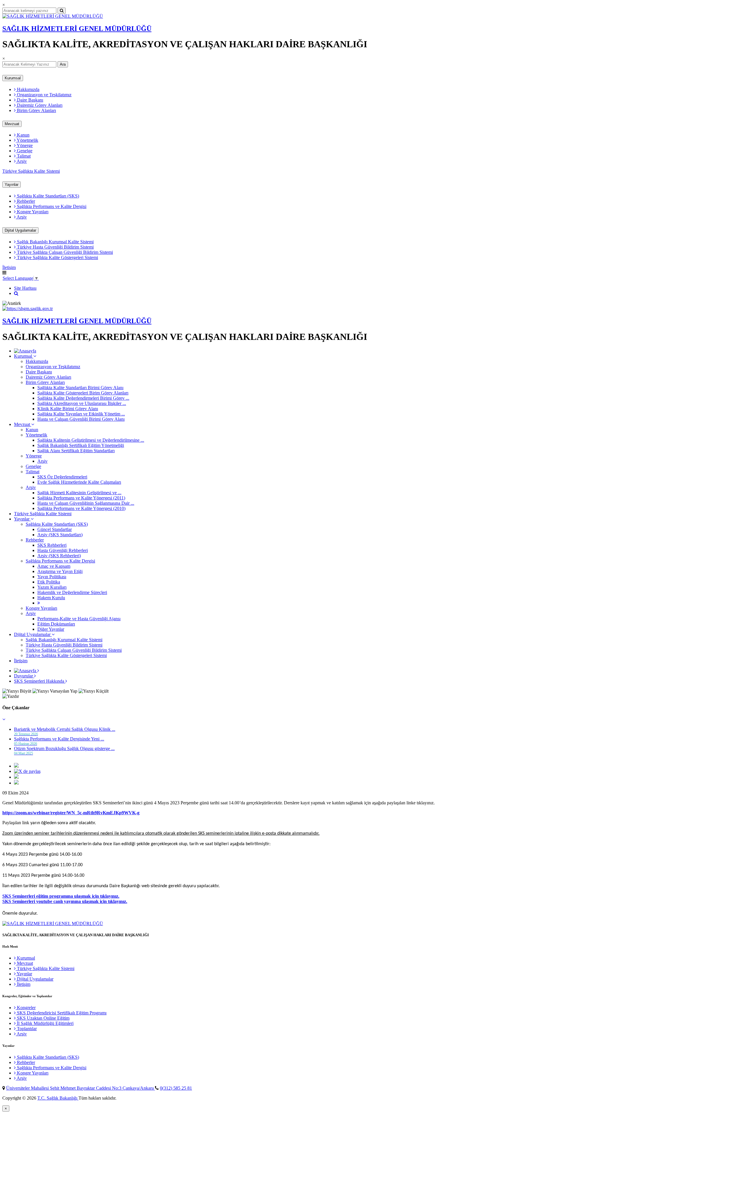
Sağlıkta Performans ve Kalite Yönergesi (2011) (81, 497)
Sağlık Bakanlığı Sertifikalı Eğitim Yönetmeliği (80, 445)
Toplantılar (26, 1028)
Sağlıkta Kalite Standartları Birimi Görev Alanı (80, 387)
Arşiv (21, 161)
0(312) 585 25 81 (176, 1088)
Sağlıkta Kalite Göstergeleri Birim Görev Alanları (82, 392)
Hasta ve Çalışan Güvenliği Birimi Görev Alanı (81, 419)
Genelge (24, 150)
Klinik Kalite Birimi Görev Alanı (67, 408)
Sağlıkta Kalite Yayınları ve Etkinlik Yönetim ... (81, 413)
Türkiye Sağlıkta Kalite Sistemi (31, 171)
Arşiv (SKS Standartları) (60, 534)
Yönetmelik (27, 140)
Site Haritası (25, 288)
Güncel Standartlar (54, 529)
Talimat (23, 155)
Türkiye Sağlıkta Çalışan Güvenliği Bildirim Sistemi (64, 252)
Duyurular (24, 675)
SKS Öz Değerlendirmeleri (62, 476)
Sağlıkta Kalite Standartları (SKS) (47, 195)
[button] (3, 719)
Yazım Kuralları (52, 587)
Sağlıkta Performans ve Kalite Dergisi (51, 206)
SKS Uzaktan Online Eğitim (42, 1018)
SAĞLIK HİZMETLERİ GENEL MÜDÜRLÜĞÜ (76, 28)
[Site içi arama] (16, 293)
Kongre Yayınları (32, 211)
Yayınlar (11, 184)
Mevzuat (12, 124)
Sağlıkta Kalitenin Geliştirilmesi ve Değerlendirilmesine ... (90, 440)
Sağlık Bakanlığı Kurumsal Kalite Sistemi (55, 241)
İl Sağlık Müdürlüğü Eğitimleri (45, 1023)
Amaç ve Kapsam (53, 566)
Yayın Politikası (51, 576)
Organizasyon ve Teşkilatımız (43, 94)
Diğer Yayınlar (50, 629)
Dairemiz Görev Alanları (39, 105)
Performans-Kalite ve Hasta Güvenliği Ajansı (79, 618)
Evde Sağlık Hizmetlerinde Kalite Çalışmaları (79, 482)
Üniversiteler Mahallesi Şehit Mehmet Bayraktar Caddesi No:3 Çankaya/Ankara (80, 1088)
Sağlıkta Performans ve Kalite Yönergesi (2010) (81, 508)
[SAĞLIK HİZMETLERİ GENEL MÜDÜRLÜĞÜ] (52, 16)
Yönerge (24, 145)
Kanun (22, 134)
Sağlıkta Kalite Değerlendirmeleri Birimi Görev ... (83, 398)
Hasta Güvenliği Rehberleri (62, 550)
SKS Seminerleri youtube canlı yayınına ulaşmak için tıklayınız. (64, 901)
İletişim (9, 267)
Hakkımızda (27, 89)
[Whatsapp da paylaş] (16, 782)
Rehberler (25, 201)
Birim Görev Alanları (36, 110)
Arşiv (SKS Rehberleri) (59, 555)
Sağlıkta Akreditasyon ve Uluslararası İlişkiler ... (81, 403)
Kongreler (26, 1007)
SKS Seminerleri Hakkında (39, 681)
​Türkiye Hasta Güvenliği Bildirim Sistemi (55, 246)
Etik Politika (48, 581)
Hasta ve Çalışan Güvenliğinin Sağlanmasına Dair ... (85, 503)
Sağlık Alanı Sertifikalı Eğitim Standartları (76, 450)
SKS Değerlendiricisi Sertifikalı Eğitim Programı (61, 1012)
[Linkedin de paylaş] (16, 777)
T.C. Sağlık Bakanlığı (57, 1098)
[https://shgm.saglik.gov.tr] (27, 308)
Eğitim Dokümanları (56, 623)
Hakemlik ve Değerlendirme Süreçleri (72, 592)
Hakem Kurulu (51, 597)
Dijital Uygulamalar (20, 230)
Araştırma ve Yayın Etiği (60, 571)
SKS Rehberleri (52, 545)
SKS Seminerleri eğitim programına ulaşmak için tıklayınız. (60, 896)
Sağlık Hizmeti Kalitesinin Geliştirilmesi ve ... (79, 492)
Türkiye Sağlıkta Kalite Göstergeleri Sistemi (57, 257)
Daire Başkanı (29, 99)
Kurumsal (13, 78)
